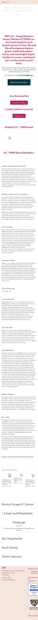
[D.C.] (22, 500)
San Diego (8, 538)
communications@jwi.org (7, 579)
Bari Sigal (6, 417)
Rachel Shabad (8, 394)
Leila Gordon (7, 227)
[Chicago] (15, 500)
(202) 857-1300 (6, 577)
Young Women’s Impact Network (18, 9)
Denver (29, 504)
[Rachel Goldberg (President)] (19, 163)
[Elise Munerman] (8, 285)
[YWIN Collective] (12, 553)
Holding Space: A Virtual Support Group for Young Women (7, 482)
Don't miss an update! (19, 102)
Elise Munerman (8, 288)
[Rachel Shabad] (19, 391)
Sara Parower (7, 327)
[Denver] (29, 500)
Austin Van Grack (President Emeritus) (17, 457)
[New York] (12, 509)
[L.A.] (4, 509)
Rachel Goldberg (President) (13, 166)
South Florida (10, 547)
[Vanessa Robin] (19, 347)
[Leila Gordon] (19, 223)
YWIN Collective (12, 556)
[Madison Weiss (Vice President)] (19, 191)
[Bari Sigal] (19, 414)
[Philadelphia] (25, 509)
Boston (6, 504)
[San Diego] (8, 534)
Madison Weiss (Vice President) (15, 194)
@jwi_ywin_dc (19, 116)
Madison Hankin (8, 260)
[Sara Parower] (19, 324)
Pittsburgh (19, 522)
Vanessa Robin (8, 350)
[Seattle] (18, 534)
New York (12, 513)
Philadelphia (25, 513)
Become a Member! (19, 82)
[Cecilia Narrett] (19, 296)
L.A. (4, 513)
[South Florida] (10, 544)
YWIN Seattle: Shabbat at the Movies (18, 480)
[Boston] (6, 500)
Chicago (15, 504)
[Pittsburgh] (19, 518)
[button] (33, 132)
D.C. (22, 504)
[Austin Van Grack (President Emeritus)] (17, 453)
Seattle (18, 538)
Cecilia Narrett (8, 299)
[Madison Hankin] (19, 257)
